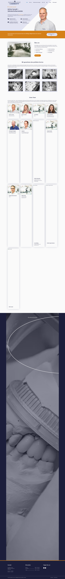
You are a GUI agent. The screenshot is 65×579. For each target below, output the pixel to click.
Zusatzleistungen (20, 14)
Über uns (30, 2)
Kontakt (50, 2)
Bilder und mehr (24, 577)
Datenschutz (55, 577)
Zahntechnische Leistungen (36, 2)
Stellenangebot (55, 2)
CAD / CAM (43, 2)
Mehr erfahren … (37, 55)
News (47, 2)
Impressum (51, 577)
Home (27, 2)
